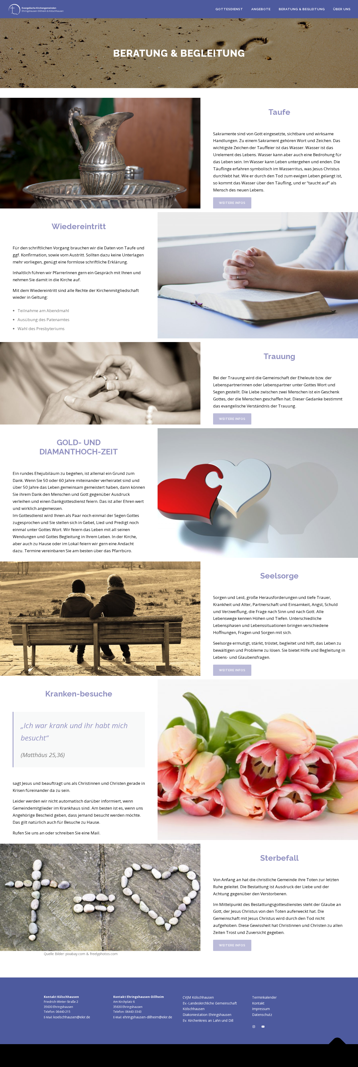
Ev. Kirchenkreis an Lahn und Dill (208, 1020)
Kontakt (258, 1003)
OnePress (231, 1055)
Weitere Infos (232, 203)
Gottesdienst (229, 9)
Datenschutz (262, 1014)
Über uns (342, 9)
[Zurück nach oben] (337, 1044)
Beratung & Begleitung (302, 9)
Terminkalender (264, 997)
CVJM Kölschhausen (198, 997)
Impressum (261, 1008)
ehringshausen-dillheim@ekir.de (147, 1017)
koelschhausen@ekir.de (71, 1017)
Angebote (261, 9)
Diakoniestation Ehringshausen (207, 1014)
